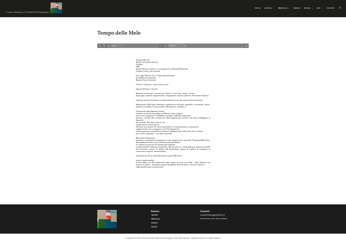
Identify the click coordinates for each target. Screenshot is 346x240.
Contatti (330, 8)
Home (258, 8)
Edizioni (297, 8)
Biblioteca (282, 8)
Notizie (307, 8)
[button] (273, 8)
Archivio (268, 8)
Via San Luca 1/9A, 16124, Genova (213, 218)
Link (318, 8)
